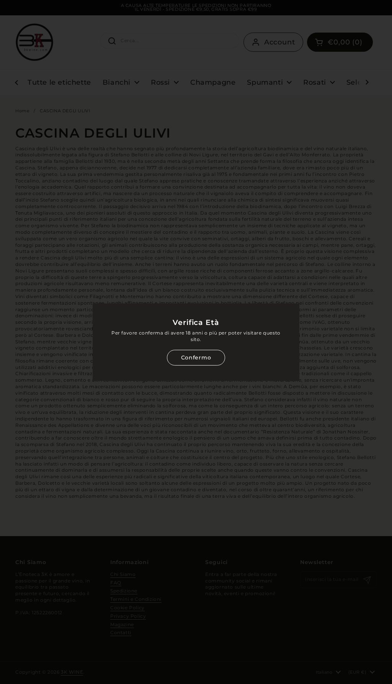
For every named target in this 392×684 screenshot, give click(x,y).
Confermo (196, 357)
